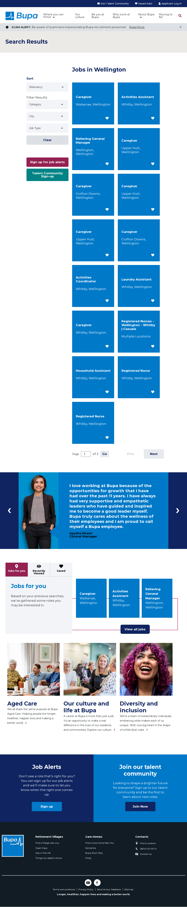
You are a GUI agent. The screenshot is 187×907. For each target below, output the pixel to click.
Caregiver (88, 593)
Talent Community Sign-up (47, 174)
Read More (137, 27)
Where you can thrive (53, 16)
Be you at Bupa (97, 16)
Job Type (35, 128)
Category (35, 104)
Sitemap (128, 889)
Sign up (47, 806)
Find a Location (148, 843)
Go (104, 454)
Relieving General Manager (153, 593)
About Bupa (146, 14)
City (31, 116)
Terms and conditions (64, 889)
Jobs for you (16, 570)
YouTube (88, 882)
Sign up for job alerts (47, 162)
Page (75, 454)
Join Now (140, 806)
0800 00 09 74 (148, 848)
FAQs (88, 858)
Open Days (41, 848)
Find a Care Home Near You (99, 842)
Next (154, 454)
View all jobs (135, 629)
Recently (39, 572)
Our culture (79, 16)
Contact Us (146, 854)
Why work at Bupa (121, 16)
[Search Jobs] (180, 16)
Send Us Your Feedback (109, 889)
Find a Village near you (47, 842)
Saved (61, 570)
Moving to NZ (166, 16)
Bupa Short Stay (94, 853)
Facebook (97, 882)
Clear (47, 140)
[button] (107, 118)
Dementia (90, 848)
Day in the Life (43, 853)
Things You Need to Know (48, 858)
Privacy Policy (86, 889)
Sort (29, 78)
